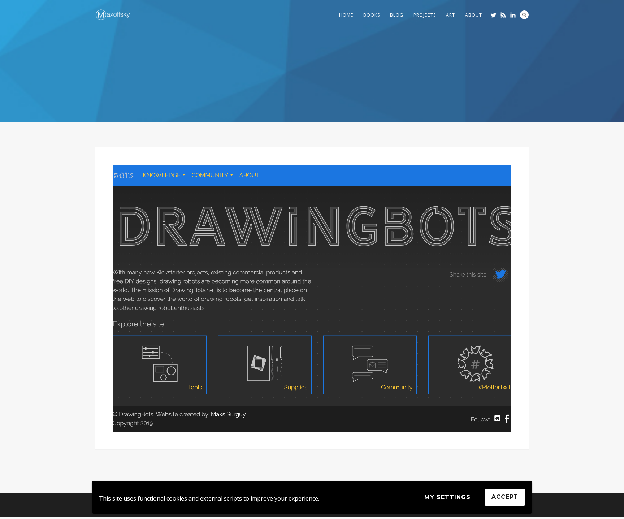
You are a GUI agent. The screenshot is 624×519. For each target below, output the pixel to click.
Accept (504, 496)
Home (346, 15)
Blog (396, 15)
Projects (424, 15)
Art (450, 15)
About (473, 15)
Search (524, 14)
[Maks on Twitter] (493, 15)
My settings (447, 497)
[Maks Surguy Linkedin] (512, 15)
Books (371, 15)
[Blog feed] (503, 15)
